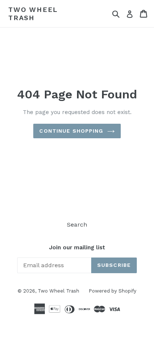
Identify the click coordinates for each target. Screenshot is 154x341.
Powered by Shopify (112, 291)
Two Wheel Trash (33, 14)
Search (77, 224)
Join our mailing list (77, 247)
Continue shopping (71, 131)
